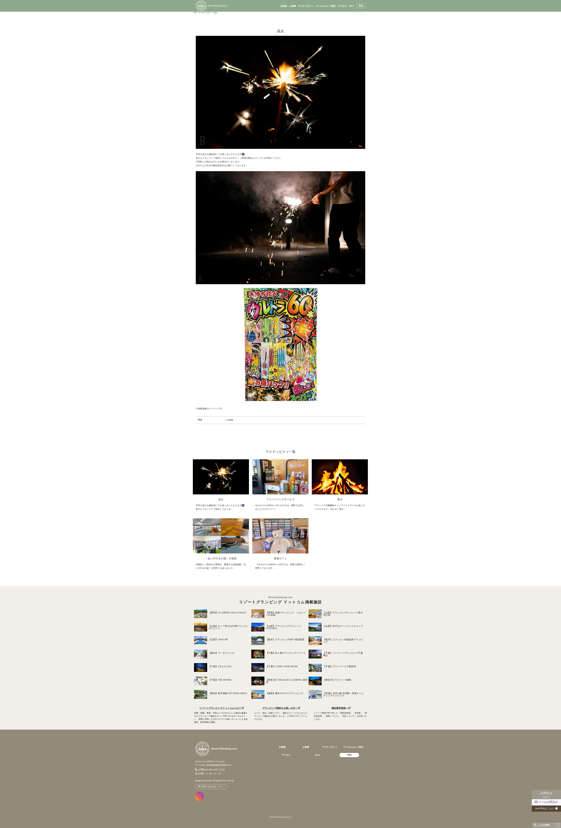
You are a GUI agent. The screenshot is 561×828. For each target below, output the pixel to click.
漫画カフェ (280, 558)
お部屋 (283, 6)
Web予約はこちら (545, 808)
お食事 (292, 6)
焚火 (339, 499)
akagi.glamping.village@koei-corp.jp (214, 780)
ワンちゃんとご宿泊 (326, 6)
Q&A (351, 6)
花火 (221, 499)
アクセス (342, 6)
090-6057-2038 (217, 769)
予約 (361, 6)
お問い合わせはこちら (211, 786)
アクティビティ (305, 6)
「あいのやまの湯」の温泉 (221, 558)
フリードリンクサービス (280, 499)
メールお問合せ (548, 802)
